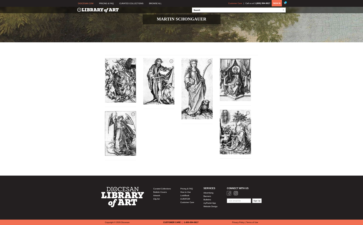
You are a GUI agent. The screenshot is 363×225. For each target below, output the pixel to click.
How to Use (185, 192)
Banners (207, 196)
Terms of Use (252, 222)
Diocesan (125, 222)
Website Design (210, 206)
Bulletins (207, 199)
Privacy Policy (238, 222)
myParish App (209, 203)
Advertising (208, 193)
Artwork (156, 195)
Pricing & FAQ (186, 189)
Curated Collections (162, 189)
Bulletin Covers (160, 192)
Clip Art (156, 199)
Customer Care (235, 3)
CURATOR (185, 199)
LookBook (184, 195)
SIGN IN (276, 3)
